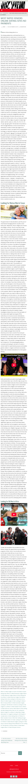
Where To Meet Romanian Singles (15, 693)
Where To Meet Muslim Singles (10, 721)
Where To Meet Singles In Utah (8, 700)
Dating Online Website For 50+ (15, 723)
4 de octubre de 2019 (12, 26)
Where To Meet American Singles (11, 697)
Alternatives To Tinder (10, 719)
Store (11, 764)
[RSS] (16, 776)
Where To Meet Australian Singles (16, 702)
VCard (16, 764)
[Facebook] (11, 776)
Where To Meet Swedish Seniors (15, 706)
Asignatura (5, 13)
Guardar (5, 730)
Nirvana (14, 771)
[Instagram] (14, 776)
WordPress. (19, 771)
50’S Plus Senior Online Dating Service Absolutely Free (21, 739)
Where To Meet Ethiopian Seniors (12, 727)
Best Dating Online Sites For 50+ (10, 710)
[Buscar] (20, 752)
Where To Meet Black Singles (18, 712)
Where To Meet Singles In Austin (8, 691)
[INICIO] (1, 13)
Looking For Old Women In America (9, 704)
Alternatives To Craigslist (7, 714)
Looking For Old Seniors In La (17, 698)
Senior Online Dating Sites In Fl (12, 715)
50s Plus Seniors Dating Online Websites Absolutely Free (6, 739)
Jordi (4, 26)
